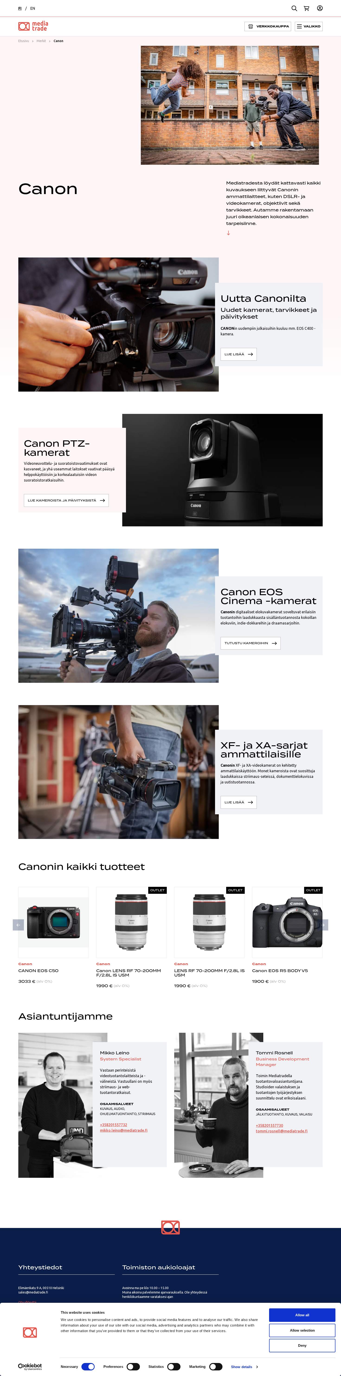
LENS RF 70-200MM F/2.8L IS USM (209, 973)
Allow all (302, 1315)
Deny (302, 1345)
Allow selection (302, 1330)
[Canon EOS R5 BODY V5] (287, 922)
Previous (18, 925)
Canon (25, 964)
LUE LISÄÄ (234, 354)
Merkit (41, 41)
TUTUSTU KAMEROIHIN (246, 643)
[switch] (133, 1366)
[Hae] (294, 8)
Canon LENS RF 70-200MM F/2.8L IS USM (128, 973)
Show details (241, 1367)
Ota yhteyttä (27, 1302)
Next (322, 925)
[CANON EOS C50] (53, 922)
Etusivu (23, 41)
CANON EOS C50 (38, 970)
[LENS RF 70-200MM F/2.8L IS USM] (209, 922)
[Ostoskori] (306, 8)
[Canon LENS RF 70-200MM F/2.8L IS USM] (131, 922)
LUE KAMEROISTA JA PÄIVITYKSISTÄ (62, 500)
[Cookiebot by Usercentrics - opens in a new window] (30, 1366)
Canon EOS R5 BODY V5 (280, 970)
